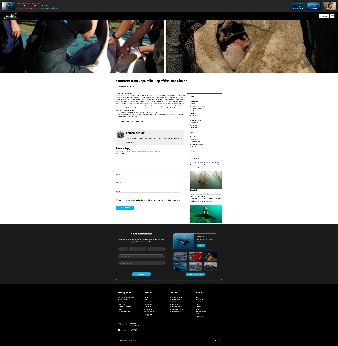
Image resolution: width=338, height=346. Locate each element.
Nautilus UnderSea (175, 304)
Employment (148, 304)
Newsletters (200, 300)
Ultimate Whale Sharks (197, 108)
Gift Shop (198, 309)
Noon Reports (194, 146)
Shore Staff (147, 302)
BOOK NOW (324, 16)
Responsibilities (123, 300)
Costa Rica (193, 113)
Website (118, 191)
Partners (146, 297)
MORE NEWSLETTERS (195, 274)
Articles (198, 307)
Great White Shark (126, 121)
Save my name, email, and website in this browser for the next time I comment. (149, 200)
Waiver (120, 309)
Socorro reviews (195, 142)
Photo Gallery (200, 302)
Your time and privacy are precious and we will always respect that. (132, 268)
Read (201, 245)
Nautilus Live (148, 309)
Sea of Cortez (194, 111)
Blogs (197, 297)
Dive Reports (194, 139)
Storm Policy (122, 302)
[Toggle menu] (332, 16)
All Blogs (193, 97)
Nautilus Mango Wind (176, 309)
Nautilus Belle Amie (176, 302)
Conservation (194, 125)
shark (137, 121)
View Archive (131, 142)
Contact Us (147, 307)
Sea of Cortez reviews (196, 144)
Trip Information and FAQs (126, 297)
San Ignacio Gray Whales (197, 106)
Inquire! (56, 8)
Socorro (192, 104)
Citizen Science (194, 127)
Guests (192, 132)
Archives (192, 151)
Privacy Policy (122, 304)
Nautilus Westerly (175, 311)
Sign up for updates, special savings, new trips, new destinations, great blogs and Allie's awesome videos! (141, 240)
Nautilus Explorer (175, 300)
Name (118, 174)
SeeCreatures (200, 314)
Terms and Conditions (124, 307)
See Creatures (194, 116)
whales (142, 121)
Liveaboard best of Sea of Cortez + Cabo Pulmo (33, 6)
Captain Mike (122, 86)
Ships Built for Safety (176, 297)
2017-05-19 (133, 86)
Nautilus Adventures (129, 340)
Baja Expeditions (201, 311)
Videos (198, 304)
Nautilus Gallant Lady (176, 307)
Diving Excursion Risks (124, 311)
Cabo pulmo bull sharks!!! (29, 3)
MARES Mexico (200, 316)
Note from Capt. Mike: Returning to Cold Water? (204, 162)
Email (118, 183)
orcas (133, 121)
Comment (120, 154)
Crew (191, 130)
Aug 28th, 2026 (200, 236)
